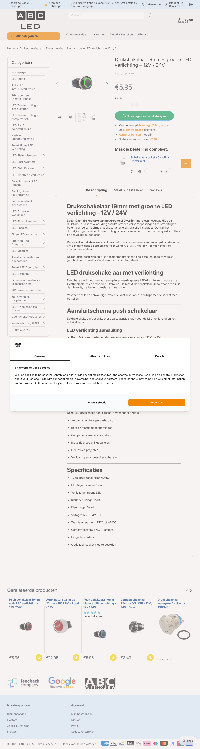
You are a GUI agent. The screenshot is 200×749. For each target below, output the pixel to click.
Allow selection (98, 402)
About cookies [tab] (100, 356)
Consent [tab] (40, 356)
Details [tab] (159, 356)
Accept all (156, 402)
